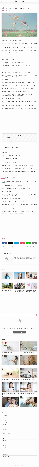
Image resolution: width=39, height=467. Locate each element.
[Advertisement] (19, 123)
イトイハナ (6, 262)
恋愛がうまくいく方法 (7, 442)
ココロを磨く (5, 420)
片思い (3, 10)
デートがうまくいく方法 (7, 422)
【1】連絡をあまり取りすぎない (10, 137)
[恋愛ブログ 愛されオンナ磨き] (19, 1)
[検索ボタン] (38, 1)
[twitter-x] (19, 335)
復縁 (3, 438)
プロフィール (19, 332)
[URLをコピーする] (34, 243)
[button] (4, 243)
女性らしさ (5, 431)
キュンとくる (5, 417)
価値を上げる (5, 429)
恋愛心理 (4, 445)
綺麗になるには (5, 454)
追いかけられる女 (6, 456)
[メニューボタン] (1, 1)
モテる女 (4, 424)
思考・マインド (5, 440)
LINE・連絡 (5, 415)
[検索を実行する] (36, 315)
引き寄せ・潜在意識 (6, 433)
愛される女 (5, 447)
